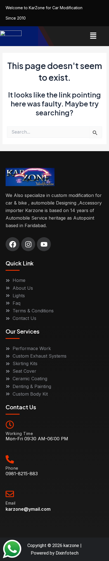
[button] (93, 36)
